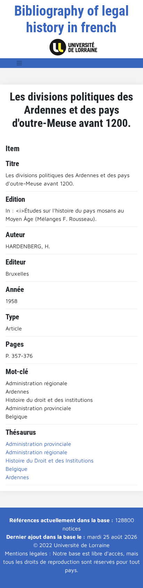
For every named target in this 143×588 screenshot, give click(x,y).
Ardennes (17, 477)
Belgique (16, 469)
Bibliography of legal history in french (71, 19)
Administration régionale (36, 452)
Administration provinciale (38, 444)
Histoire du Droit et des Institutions (49, 460)
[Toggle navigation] (19, 63)
